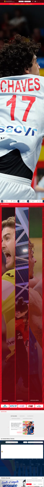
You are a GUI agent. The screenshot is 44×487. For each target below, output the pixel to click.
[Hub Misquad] (35, 1)
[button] (36, 1)
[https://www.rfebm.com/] (9, 1)
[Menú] (39, 1)
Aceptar (29, 484)
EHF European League (17, 426)
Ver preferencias (40, 484)
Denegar (35, 484)
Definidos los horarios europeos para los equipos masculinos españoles (16, 424)
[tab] (14, 416)
